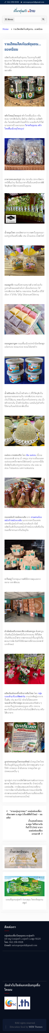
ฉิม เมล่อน (31, 455)
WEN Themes (35, 1027)
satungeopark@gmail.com (33, 2)
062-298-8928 (13, 2)
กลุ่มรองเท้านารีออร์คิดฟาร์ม (23, 695)
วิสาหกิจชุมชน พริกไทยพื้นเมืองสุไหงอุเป (23, 127)
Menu (10, 19)
